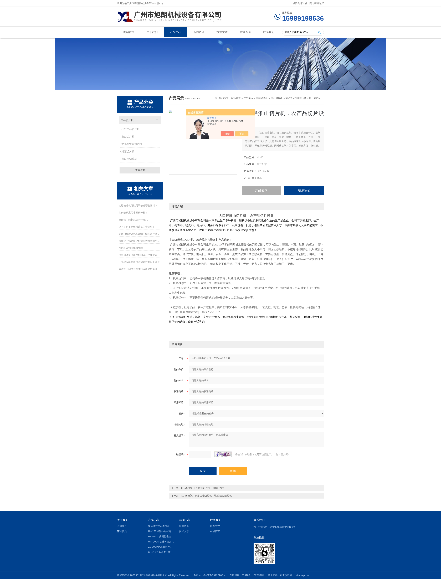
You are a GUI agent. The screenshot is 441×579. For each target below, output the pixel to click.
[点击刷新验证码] (223, 454)
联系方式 (215, 526)
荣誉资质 (122, 531)
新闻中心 (184, 520)
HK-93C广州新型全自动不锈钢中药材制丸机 (161, 536)
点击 (157, 120)
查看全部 (140, 170)
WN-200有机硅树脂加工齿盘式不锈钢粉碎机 (161, 541)
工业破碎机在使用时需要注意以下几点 (139, 262)
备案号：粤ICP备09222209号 (209, 575)
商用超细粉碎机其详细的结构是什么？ (139, 233)
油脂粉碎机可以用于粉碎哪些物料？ (138, 205)
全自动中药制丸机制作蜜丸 (133, 219)
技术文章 (222, 32)
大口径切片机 (129, 158)
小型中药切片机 (130, 129)
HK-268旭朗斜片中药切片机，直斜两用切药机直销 (161, 531)
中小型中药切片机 (131, 143)
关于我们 (152, 32)
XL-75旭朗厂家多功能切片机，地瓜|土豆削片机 (206, 495)
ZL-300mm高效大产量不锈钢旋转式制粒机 (161, 546)
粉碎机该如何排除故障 (131, 248)
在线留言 (245, 32)
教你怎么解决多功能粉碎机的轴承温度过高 (140, 269)
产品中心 (175, 32)
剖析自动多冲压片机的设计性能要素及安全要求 (140, 255)
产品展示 (248, 98)
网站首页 (128, 32)
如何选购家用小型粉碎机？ (133, 212)
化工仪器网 (286, 575)
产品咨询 (261, 190)
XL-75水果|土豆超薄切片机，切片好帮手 (202, 488)
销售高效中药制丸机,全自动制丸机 (161, 526)
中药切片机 (127, 120)
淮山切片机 (127, 136)
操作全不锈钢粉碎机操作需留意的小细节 (140, 240)
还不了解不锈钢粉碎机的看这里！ (137, 226)
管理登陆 (259, 575)
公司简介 (122, 526)
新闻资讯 (198, 32)
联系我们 (268, 32)
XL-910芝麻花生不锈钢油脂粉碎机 (161, 552)
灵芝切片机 (127, 151)
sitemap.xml (302, 575)
